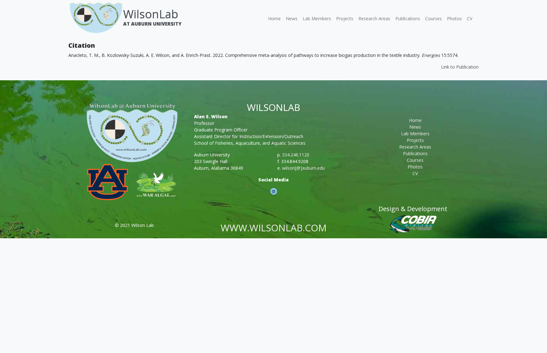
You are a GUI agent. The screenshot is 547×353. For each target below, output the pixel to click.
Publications (407, 18)
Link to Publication (460, 67)
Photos (454, 18)
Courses (433, 18)
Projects (344, 18)
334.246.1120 (295, 155)
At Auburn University (152, 24)
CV (469, 18)
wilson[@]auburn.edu (303, 168)
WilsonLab (150, 14)
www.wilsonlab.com (274, 227)
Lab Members (317, 18)
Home (274, 18)
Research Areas (374, 18)
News (292, 18)
